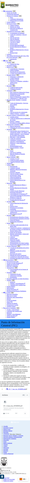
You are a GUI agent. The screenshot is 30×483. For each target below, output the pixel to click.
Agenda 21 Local (14, 158)
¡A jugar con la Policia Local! (18, 73)
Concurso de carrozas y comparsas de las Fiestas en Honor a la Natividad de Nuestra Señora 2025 (20, 229)
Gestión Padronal (14, 78)
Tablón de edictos (11, 315)
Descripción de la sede (12, 261)
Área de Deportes (14, 39)
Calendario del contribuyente (14, 311)
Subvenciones (10, 288)
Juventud (9, 201)
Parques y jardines (15, 121)
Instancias (12, 282)
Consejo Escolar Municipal (17, 191)
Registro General (14, 79)
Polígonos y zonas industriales (18, 143)
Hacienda (9, 86)
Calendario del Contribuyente (18, 285)
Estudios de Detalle (15, 95)
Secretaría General (11, 65)
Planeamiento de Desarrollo (17, 94)
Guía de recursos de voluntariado (18, 112)
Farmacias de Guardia (12, 305)
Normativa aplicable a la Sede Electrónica (18, 278)
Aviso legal (6, 478)
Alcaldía (9, 62)
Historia (9, 299)
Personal (12, 84)
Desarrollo (9, 129)
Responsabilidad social (16, 146)
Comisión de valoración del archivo (19, 257)
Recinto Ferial (13, 53)
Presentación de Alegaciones (17, 72)
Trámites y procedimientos (17, 283)
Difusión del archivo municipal (18, 255)
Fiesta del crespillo (15, 240)
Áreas (6, 60)
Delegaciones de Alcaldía (16, 20)
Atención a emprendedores (17, 141)
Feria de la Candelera (15, 152)
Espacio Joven (14, 43)
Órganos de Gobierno (12, 16)
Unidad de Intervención (16, 87)
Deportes (9, 215)
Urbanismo (9, 90)
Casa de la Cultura (15, 42)
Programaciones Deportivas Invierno (19, 218)
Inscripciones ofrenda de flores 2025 (19, 244)
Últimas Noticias (14, 25)
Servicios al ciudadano (10, 308)
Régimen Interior (11, 75)
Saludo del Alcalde (12, 13)
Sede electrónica (9, 260)
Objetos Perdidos (14, 70)
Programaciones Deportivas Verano (19, 217)
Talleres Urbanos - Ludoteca (17, 113)
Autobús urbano (14, 117)
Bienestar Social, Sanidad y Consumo (16, 100)
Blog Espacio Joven (15, 214)
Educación (9, 183)
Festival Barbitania (15, 178)
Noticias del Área (14, 64)
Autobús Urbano (11, 306)
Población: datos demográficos (15, 297)
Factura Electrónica (12, 289)
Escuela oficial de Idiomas (17, 200)
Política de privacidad (9, 479)
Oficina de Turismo (15, 40)
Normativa (9, 272)
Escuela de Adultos (15, 198)
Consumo (12, 107)
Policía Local (10, 67)
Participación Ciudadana (13, 124)
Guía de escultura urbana (16, 174)
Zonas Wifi (9, 302)
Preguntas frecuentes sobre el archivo (20, 258)
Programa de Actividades (16, 207)
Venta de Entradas (15, 177)
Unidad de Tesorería (15, 89)
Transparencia (10, 267)
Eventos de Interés (11, 300)
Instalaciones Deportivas (16, 221)
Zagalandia (13, 209)
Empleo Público (11, 286)
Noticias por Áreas (15, 27)
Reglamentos (13, 277)
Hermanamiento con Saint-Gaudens (19, 243)
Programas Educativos (16, 192)
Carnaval (12, 237)
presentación (13, 59)
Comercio (12, 144)
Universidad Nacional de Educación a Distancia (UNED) (20, 196)
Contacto (9, 54)
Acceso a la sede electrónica (14, 263)
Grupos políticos (11, 22)
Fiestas (8, 223)
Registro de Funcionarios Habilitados (16, 291)
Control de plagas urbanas (17, 160)
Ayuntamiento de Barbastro (17, 33)
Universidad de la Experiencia (18, 194)
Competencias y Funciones (17, 69)
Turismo (9, 163)
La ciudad (7, 292)
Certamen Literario (15, 168)
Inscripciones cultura (15, 175)
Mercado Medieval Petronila (17, 154)
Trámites (9, 280)
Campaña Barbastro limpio (17, 161)
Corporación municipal (13, 14)
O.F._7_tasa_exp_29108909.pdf (16, 389)
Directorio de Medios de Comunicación (16, 29)
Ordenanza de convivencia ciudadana (20, 127)
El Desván (13, 155)
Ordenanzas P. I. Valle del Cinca (18, 98)
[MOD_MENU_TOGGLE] (14, 11)
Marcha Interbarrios (15, 126)
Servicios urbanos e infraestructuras (16, 115)
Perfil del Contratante (12, 266)
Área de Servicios (14, 37)
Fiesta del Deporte (15, 220)
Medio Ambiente (11, 157)
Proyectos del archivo (15, 254)
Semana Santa (13, 238)
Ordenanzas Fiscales (15, 274)
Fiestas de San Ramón (16, 232)
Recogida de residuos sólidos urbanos (20, 123)
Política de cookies (8, 481)
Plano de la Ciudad (12, 296)
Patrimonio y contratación (17, 76)
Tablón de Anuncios (12, 264)
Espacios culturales (15, 172)
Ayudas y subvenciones (13, 309)
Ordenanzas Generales (16, 275)
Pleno (11, 17)
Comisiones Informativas (16, 19)
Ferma (11, 151)
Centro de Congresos (15, 138)
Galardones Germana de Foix (18, 140)
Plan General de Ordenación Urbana (19, 92)
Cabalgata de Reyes (15, 241)
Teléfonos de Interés (12, 303)
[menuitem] (16, 35)
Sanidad (12, 106)
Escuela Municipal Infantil (17, 45)
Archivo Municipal (12, 246)
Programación (13, 166)
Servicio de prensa (11, 23)
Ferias (8, 149)
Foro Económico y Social (16, 147)
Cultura (9, 165)
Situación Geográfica (12, 294)
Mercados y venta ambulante (17, 137)
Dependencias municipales (14, 31)
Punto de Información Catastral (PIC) (20, 97)
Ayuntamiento (8, 11)
